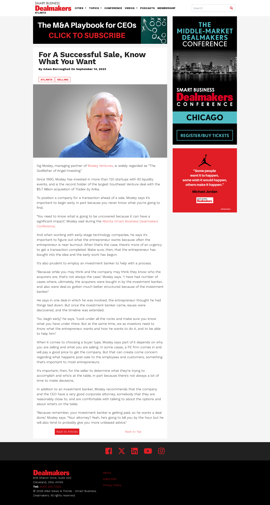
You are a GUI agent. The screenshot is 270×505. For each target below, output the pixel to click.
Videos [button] (130, 8)
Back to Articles (67, 431)
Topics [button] (94, 8)
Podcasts (147, 8)
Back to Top (133, 431)
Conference (113, 8)
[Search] (231, 8)
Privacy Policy (112, 485)
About (107, 472)
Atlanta (46, 79)
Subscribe (109, 479)
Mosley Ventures (100, 166)
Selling (62, 79)
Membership (166, 8)
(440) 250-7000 (50, 486)
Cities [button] (79, 8)
